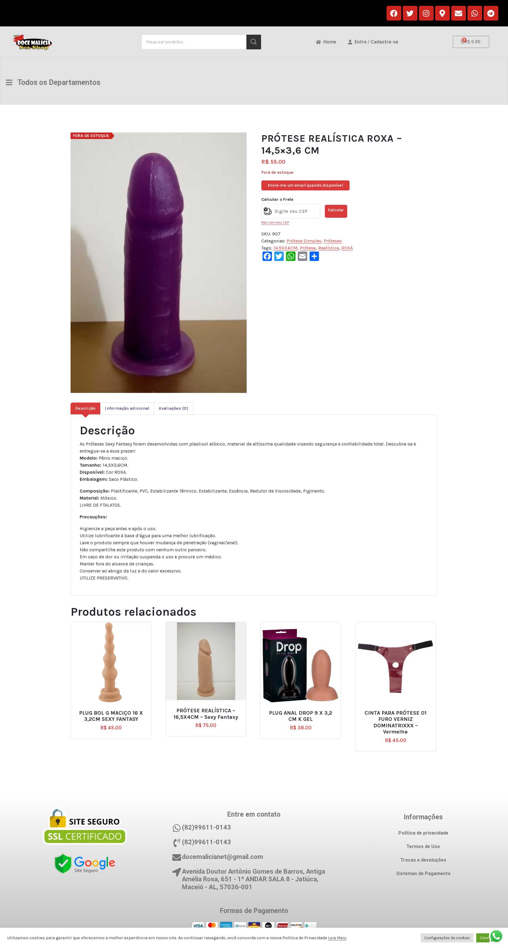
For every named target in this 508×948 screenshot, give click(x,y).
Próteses (333, 241)
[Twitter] (410, 13)
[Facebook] (394, 13)
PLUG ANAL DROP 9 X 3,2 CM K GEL (300, 716)
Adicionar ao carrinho (113, 710)
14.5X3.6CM (285, 248)
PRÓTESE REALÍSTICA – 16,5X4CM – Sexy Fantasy (205, 714)
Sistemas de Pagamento (423, 873)
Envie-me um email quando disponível (305, 185)
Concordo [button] (488, 938)
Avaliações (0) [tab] (173, 408)
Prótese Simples (304, 241)
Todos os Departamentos (56, 82)
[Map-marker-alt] (442, 13)
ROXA (347, 248)
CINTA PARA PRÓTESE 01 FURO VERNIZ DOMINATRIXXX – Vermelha (396, 722)
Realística (328, 248)
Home (328, 42)
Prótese (308, 248)
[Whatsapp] (474, 13)
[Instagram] (426, 13)
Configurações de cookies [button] (447, 938)
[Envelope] (458, 13)
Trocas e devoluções (423, 860)
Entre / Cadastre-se (375, 42)
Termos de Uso (423, 846)
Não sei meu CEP (275, 222)
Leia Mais (337, 937)
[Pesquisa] (253, 42)
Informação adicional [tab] (127, 408)
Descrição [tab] (85, 408)
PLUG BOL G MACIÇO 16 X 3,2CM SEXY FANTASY (111, 716)
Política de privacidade (423, 833)
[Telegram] (491, 13)
